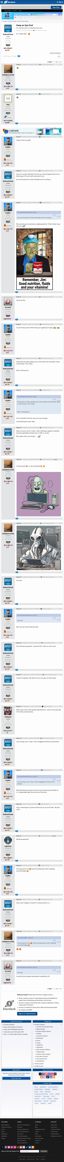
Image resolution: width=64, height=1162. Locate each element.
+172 (8, 315)
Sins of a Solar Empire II (23, 1131)
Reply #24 (19, 931)
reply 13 (34, 615)
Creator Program (39, 1138)
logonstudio (53, 1101)
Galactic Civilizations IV (22, 1129)
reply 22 (30, 938)
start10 (51, 1094)
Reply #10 (19, 427)
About (36, 1125)
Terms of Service (31, 1159)
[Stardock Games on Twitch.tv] (49, 1073)
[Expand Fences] (35, 1040)
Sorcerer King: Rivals (22, 1143)
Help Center (54, 1125)
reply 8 (34, 396)
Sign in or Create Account (27, 1014)
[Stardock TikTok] (47, 1076)
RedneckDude (8, 34)
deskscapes (47, 1091)
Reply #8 (18, 358)
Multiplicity (4, 1136)
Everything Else (11, 21)
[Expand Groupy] (35, 1042)
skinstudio (37, 1098)
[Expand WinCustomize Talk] (35, 1058)
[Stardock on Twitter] (40, 1073)
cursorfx (43, 1098)
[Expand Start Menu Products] (35, 1056)
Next (57, 62)
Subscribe (44, 1151)
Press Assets (38, 1136)
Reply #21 (19, 836)
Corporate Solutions (6, 1127)
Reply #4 (18, 171)
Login (20, 10)
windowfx (56, 1098)
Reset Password (55, 1134)
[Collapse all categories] (61, 1024)
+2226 (8, 45)
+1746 (8, 854)
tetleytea (8, 717)
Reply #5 (18, 202)
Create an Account (55, 1129)
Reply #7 (18, 324)
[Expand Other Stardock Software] (35, 1049)
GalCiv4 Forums (48, 706)
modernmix (43, 1103)
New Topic (56, 7)
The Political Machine (22, 1136)
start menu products (53, 1087)
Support (54, 1122)
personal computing (55, 53)
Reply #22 (19, 865)
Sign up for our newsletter (10, 1151)
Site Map (43, 1159)
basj (8, 104)
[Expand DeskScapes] (35, 1038)
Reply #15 (19, 643)
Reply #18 (19, 738)
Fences (3, 1131)
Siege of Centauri (21, 1140)
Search (15, 10)
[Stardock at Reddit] (41, 1076)
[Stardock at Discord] (44, 1076)
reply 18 (34, 776)
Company (38, 1122)
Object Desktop (5, 1125)
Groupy (3, 1138)
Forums (37, 1143)
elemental (46, 1101)
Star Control (20, 1134)
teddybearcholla (8, 75)
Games (19, 1122)
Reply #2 (18, 94)
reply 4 (34, 212)
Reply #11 (19, 459)
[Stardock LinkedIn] (50, 1076)
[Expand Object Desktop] (35, 1029)
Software (4, 1122)
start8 (41, 1091)
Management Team (40, 1129)
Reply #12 (19, 523)
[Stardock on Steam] (55, 1073)
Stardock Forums (45, 94)
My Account (54, 1127)
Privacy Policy (22, 1159)
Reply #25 (19, 961)
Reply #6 (18, 297)
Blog (36, 1127)
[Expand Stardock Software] (33, 1024)
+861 (8, 83)
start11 (53, 1096)
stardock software (39, 1089)
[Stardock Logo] (9, 2)
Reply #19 (19, 770)
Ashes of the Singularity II (23, 1125)
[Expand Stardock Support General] (35, 1031)
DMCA (37, 1159)
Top (60, 64)
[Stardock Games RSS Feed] (53, 1076)
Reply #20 (19, 804)
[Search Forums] (62, 2)
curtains (36, 1103)
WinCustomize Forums (41, 30)
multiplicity (54, 1089)
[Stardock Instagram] (52, 1073)
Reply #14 (19, 609)
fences (36, 1087)
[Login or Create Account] (57, 2)
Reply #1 (19, 64)
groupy (36, 1091)
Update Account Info (56, 1136)
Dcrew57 (8, 307)
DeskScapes (4, 1134)
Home (3, 21)
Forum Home (7, 10)
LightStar (8, 846)
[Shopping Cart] (60, 2)
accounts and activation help (41, 1094)
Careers (37, 1131)
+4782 (8, 156)
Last (60, 62)
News (36, 1134)
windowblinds (43, 1087)
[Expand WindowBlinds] (35, 1061)
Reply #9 (18, 390)
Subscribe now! (16, 1078)
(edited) (55, 459)
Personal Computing (22, 21)
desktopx (57, 1094)
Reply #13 (19, 577)
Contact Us (37, 1140)
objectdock (47, 1089)
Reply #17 (19, 706)
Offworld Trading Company (24, 1138)
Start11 (3, 1129)
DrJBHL (8, 147)
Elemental (19, 1127)
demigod (49, 1098)
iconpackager (46, 1096)
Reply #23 (19, 899)
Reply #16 (19, 674)
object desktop (38, 1101)
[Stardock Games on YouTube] (46, 1073)
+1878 (8, 113)
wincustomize (38, 1096)
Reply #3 (18, 137)
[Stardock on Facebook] (43, 1073)
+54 (8, 727)
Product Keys (54, 1131)
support (50, 1103)
